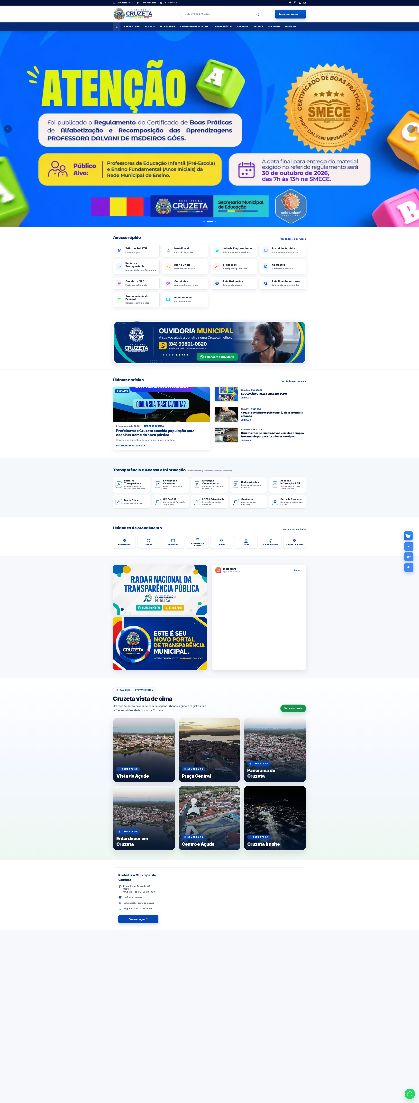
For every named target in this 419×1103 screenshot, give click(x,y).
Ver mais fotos (293, 708)
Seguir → (298, 570)
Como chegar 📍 (138, 919)
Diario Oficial (169, 2)
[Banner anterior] (8, 129)
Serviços (242, 26)
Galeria (258, 26)
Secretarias (167, 26)
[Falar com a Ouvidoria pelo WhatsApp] (209, 342)
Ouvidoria (274, 26)
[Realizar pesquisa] (257, 14)
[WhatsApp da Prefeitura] (410, 1094)
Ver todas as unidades (294, 529)
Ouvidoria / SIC (123, 2)
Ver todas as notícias (294, 381)
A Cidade (150, 26)
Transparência (222, 26)
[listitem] (290, 2)
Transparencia (146, 2)
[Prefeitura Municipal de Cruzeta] (141, 14)
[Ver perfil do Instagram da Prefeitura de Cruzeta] (259, 623)
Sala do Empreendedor (194, 26)
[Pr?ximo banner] (411, 129)
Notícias (290, 26)
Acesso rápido (288, 14)
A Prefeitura (132, 26)
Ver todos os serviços (293, 238)
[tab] (203, 221)
